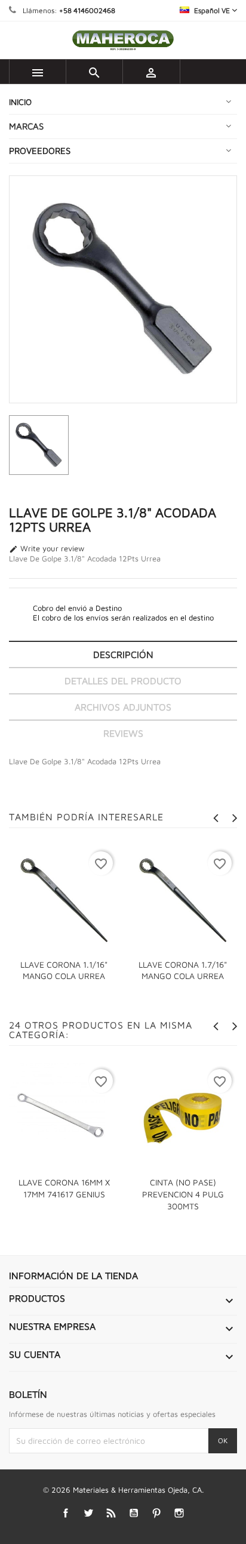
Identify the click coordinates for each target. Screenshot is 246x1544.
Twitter (88, 1513)
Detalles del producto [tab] (123, 680)
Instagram (179, 1513)
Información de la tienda (73, 1275)
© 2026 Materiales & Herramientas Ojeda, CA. (123, 1489)
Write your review (46, 549)
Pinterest (156, 1513)
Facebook (66, 1513)
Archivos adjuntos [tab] (123, 707)
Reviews (123, 733)
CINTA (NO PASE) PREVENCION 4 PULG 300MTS (183, 1194)
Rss (111, 1513)
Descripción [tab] (123, 654)
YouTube (134, 1513)
